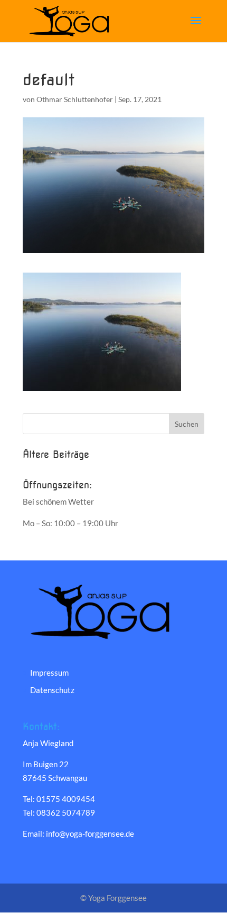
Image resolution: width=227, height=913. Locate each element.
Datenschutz (52, 690)
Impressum (49, 672)
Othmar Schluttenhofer (74, 99)
